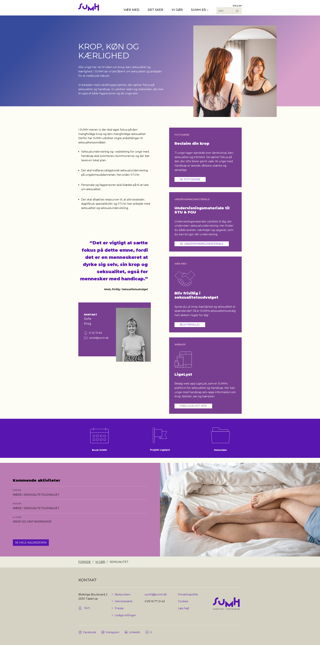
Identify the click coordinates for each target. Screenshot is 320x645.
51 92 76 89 (95, 332)
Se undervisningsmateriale (202, 243)
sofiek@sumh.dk (98, 337)
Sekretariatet (123, 601)
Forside (84, 561)
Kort (87, 608)
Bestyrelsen (122, 594)
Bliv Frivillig (190, 324)
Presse (119, 608)
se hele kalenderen (30, 542)
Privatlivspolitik (188, 594)
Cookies (183, 601)
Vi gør (100, 561)
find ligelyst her (193, 405)
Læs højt (183, 608)
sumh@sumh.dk (156, 594)
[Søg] (237, 11)
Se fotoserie (190, 179)
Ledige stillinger (125, 615)
